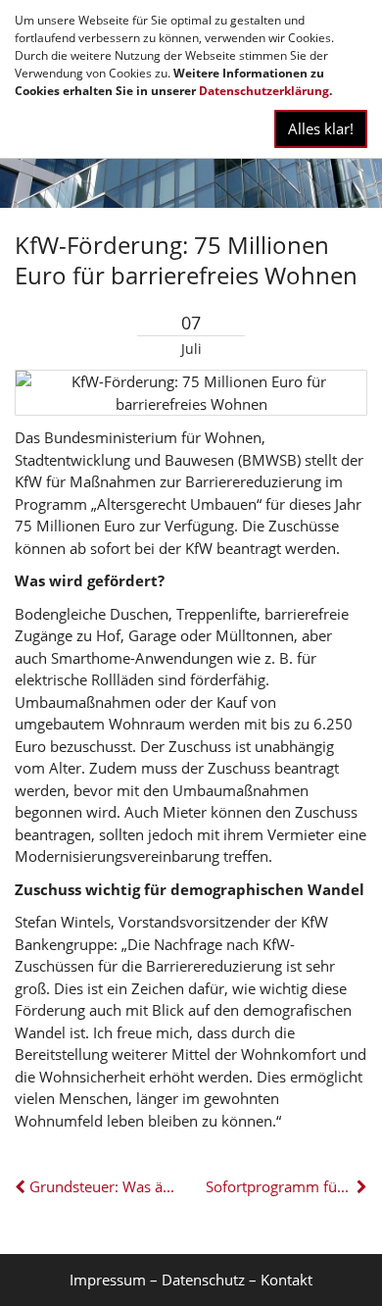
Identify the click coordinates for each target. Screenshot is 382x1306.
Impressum (108, 1279)
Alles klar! (321, 128)
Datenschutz (203, 1279)
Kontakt (286, 1279)
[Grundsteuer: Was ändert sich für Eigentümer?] (22, 1186)
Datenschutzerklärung (264, 90)
